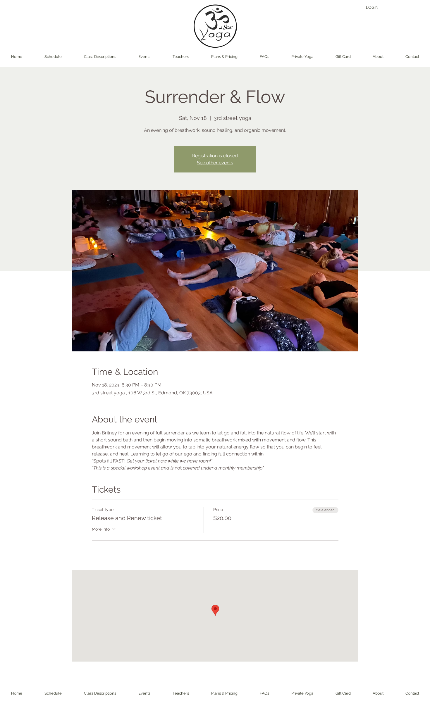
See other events (215, 162)
